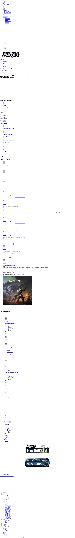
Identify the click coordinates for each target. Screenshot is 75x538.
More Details (36, 537)
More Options (5, 66)
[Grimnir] (4, 163)
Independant (9, 422)
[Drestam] (4, 183)
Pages (4, 64)
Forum (4, 63)
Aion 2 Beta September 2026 (8, 208)
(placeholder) (7, 526)
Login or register (5, 47)
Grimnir (4, 105)
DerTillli (4, 121)
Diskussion (9, 421)
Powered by (7, 476)
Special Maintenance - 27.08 (9, 146)
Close (39, 537)
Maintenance (9, 370)
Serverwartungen (10, 328)
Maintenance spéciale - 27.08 (9, 140)
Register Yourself (3, 74)
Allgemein (9, 430)
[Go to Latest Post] (6, 337)
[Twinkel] (4, 201)
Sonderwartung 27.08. (8, 134)
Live (8, 321)
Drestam (4, 142)
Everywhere (2, 59)
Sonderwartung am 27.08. (8, 128)
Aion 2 (4, 151)
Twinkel (4, 153)
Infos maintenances (10, 377)
